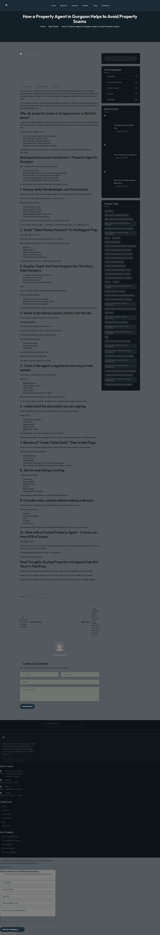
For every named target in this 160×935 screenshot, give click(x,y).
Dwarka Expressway (122, 82)
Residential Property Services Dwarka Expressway (118, 332)
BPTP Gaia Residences (10, 837)
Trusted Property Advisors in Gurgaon (118, 375)
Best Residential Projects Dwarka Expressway (116, 233)
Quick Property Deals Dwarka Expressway (120, 309)
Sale (106, 337)
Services (75, 5)
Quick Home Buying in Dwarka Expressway (116, 304)
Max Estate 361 (7, 844)
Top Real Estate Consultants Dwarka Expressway (118, 351)
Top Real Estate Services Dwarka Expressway (117, 366)
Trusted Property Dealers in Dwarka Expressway (118, 379)
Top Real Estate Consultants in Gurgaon (119, 356)
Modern (116, 282)
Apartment (122, 76)
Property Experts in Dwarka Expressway (119, 295)
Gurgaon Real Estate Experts (115, 266)
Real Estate (53, 26)
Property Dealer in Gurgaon (115, 291)
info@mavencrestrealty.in (14, 789)
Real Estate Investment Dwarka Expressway (116, 317)
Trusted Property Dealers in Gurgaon (118, 384)
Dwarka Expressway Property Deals (118, 250)
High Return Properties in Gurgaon (117, 274)
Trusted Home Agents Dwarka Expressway (120, 371)
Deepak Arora (26, 86)
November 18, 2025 (42, 86)
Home (54, 5)
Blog (95, 5)
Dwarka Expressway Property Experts (118, 254)
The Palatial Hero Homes (11, 841)
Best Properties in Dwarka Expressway (119, 219)
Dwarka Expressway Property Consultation (120, 246)
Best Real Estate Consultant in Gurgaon (119, 229)
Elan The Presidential (9, 852)
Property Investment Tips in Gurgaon (118, 299)
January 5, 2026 (121, 158)
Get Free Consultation (10, 929)
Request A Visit (144, 5)
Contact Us (105, 5)
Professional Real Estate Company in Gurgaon (118, 286)
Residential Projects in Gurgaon (116, 322)
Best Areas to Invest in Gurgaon (116, 215)
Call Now (8, 780)
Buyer (107, 238)
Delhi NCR (116, 238)
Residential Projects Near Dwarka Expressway (117, 327)
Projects (85, 5)
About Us (63, 5)
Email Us (8, 786)
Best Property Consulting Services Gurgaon (117, 224)
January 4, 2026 (122, 186)
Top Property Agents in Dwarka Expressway (116, 346)
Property (122, 94)
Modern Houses (122, 88)
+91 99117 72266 (11, 783)
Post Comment (27, 706)
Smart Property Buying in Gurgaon (117, 341)
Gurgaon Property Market (114, 262)
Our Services (6, 814)
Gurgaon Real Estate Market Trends (117, 270)
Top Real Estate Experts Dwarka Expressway (116, 360)
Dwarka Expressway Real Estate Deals (118, 258)
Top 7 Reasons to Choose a (125, 155)
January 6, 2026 (121, 131)
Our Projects (6, 818)
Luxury (107, 282)
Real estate (109, 313)
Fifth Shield (48, 861)
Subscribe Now (92, 723)
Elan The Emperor (8, 848)
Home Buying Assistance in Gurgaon (118, 278)
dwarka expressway (112, 242)
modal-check (4, 867)
